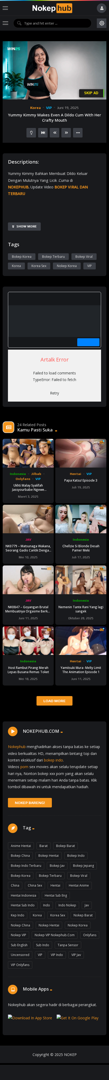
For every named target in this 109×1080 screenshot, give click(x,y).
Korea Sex (38, 266)
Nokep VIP (18, 935)
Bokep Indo (76, 855)
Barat (43, 846)
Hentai (75, 474)
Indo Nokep (67, 905)
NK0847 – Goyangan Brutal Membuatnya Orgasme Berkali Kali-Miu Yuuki (28, 611)
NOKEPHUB (18, 186)
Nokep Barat (83, 915)
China (15, 885)
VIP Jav (76, 955)
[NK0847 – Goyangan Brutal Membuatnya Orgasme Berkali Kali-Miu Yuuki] (28, 579)
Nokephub (17, 746)
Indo (46, 905)
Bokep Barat (65, 846)
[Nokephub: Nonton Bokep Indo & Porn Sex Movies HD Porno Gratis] (52, 8)
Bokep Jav (57, 865)
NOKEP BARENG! (30, 803)
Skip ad (91, 93)
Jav (87, 905)
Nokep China (20, 925)
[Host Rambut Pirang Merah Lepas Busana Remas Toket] (28, 640)
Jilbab (36, 474)
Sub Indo (42, 945)
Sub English (19, 945)
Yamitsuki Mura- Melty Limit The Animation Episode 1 (81, 669)
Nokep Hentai (49, 925)
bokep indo (53, 760)
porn (24, 766)
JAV (28, 539)
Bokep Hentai (48, 855)
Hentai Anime (79, 885)
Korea (35, 108)
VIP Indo (57, 955)
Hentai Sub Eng (56, 895)
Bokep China (20, 855)
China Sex (35, 885)
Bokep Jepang (83, 865)
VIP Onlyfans (20, 965)
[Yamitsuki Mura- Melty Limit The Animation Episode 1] (80, 640)
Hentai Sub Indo (23, 905)
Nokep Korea (67, 266)
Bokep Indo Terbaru (26, 865)
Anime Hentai (21, 846)
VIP (49, 108)
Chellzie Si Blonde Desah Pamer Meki (80, 548)
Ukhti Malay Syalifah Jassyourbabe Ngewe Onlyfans (28, 489)
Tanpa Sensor (68, 945)
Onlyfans (23, 479)
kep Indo (17, 915)
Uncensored (20, 955)
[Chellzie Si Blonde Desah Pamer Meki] (80, 519)
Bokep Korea (21, 256)
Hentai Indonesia (23, 895)
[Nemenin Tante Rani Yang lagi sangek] (80, 579)
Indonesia (18, 474)
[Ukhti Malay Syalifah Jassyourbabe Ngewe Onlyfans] (28, 453)
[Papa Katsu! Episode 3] (80, 453)
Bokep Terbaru (53, 256)
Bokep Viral (84, 256)
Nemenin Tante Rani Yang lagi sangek (80, 609)
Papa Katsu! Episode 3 (80, 480)
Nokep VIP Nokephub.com (55, 935)
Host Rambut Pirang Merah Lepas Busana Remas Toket (28, 669)
